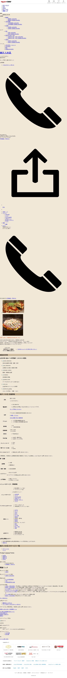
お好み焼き (7, 46)
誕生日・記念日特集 (10, 595)
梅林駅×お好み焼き (12, 18)
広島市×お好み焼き (12, 41)
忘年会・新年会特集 (10, 586)
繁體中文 (5, 558)
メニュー (5, 213)
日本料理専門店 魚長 (10, 582)
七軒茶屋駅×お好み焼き (13, 23)
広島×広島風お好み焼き (13, 34)
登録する (5, 542)
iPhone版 (7, 634)
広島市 (4, 8)
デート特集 (7, 594)
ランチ (6, 221)
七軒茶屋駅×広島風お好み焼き (15, 24)
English (4, 555)
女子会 (16, 510)
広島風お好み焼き (9, 49)
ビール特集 (7, 588)
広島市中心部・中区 (10, 35)
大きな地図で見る (14, 417)
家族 (16, 523)
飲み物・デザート (9, 220)
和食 (6, 47)
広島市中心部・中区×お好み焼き (15, 36)
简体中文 (5, 556)
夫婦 (16, 528)
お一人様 (17, 515)
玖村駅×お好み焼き (12, 27)
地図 (4, 222)
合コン (16, 514)
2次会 (16, 512)
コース (6, 216)
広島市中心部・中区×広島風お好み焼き (17, 38)
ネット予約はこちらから (15, 409)
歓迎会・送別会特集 (10, 587)
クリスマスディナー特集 (11, 591)
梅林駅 (6, 17)
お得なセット (8, 218)
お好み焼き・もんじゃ (10, 45)
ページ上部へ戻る (4, 639)
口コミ (4, 225)
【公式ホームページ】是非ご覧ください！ (27, 349)
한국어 (4, 559)
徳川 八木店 (5, 9)
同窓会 (16, 517)
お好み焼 (7, 214)
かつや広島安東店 (9, 579)
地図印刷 (21, 417)
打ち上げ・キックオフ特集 (11, 590)
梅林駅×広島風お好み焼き (14, 20)
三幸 (6, 580)
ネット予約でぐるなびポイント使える (11, 604)
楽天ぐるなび (6, 5)
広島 (4, 6)
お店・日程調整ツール (8, 609)
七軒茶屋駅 (7, 21)
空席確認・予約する (4, 138)
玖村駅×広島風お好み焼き (14, 28)
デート (16, 511)
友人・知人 (17, 526)
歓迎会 (16, 519)
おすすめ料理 (8, 217)
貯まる (7, 603)
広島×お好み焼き (12, 32)
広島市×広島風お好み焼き (14, 42)
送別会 (16, 521)
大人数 (16, 525)
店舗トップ (5, 211)
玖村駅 (6, 25)
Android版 (7, 633)
